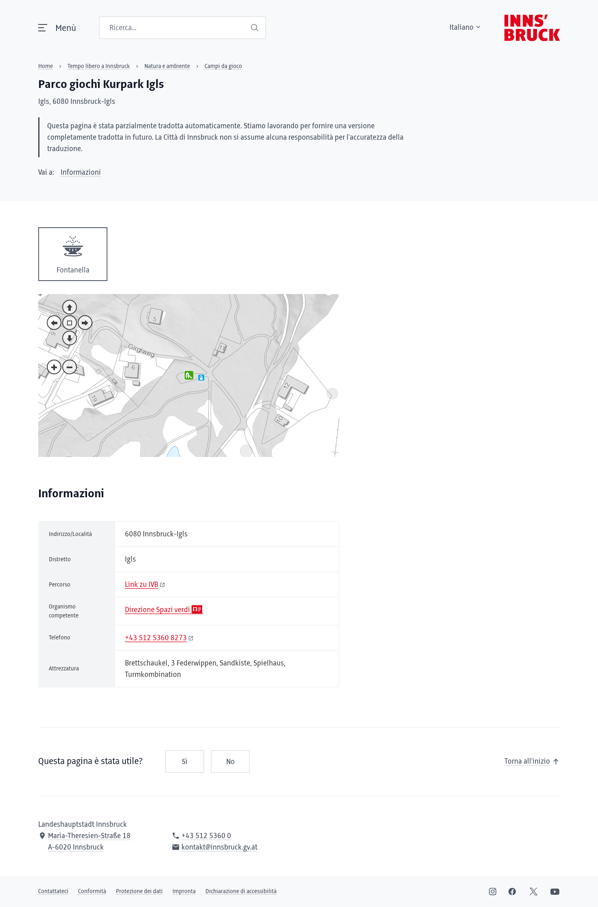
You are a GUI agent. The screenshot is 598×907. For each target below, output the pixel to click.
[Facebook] (512, 891)
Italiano (462, 28)
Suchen (255, 27)
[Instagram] (493, 891)
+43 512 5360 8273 (156, 638)
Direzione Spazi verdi (157, 610)
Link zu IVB (141, 585)
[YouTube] (555, 891)
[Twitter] (533, 891)
